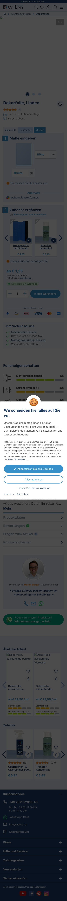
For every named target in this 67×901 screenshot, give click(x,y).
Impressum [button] (9, 494)
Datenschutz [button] (22, 494)
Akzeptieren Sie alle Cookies (35, 468)
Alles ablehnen (33, 479)
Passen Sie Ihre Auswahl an (33, 488)
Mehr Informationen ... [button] (18, 459)
